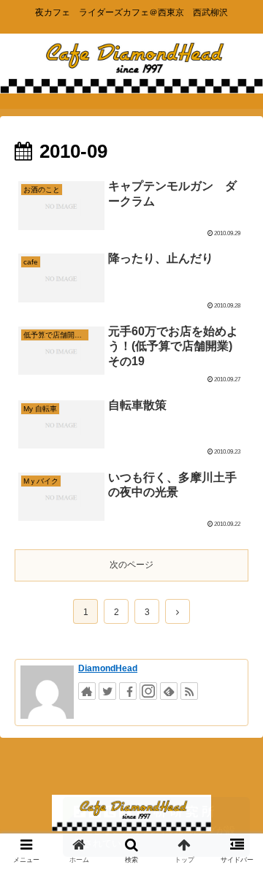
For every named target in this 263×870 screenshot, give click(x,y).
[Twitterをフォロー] (107, 691)
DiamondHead (107, 668)
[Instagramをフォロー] (148, 691)
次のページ (131, 565)
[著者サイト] (87, 691)
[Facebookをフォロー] (128, 691)
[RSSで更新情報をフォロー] (189, 691)
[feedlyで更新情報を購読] (169, 691)
